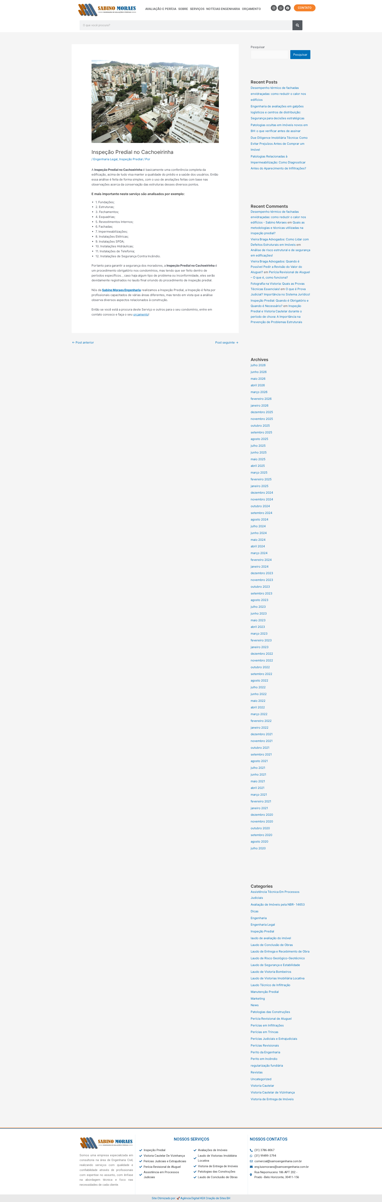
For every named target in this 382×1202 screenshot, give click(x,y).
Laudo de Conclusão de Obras (272, 945)
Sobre (183, 9)
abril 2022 (258, 707)
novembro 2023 (262, 580)
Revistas (257, 1072)
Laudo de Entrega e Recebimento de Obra (280, 951)
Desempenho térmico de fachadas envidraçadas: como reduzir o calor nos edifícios (278, 94)
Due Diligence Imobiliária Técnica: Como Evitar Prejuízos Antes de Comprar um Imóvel (279, 143)
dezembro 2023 (262, 573)
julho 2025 (258, 446)
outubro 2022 (260, 667)
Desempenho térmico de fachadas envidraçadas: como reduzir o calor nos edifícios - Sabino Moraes (278, 217)
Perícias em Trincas (264, 1032)
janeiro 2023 (260, 647)
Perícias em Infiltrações (267, 1025)
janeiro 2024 (260, 566)
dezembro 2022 (262, 653)
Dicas (254, 911)
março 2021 (259, 794)
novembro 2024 (262, 499)
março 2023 (259, 633)
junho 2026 (259, 372)
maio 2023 (258, 620)
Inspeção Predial (131, 159)
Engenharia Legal (105, 159)
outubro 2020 (260, 828)
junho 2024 (259, 533)
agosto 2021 (259, 761)
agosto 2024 (259, 519)
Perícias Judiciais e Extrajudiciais (274, 1039)
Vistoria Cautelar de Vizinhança (273, 1092)
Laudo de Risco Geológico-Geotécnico (278, 958)
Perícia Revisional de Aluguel (271, 1018)
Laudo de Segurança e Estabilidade (275, 965)
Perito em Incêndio (264, 1059)
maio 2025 (258, 459)
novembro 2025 (262, 419)
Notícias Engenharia (223, 9)
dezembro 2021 (262, 734)
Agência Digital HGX (192, 1198)
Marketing (258, 998)
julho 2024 (258, 526)
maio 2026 (258, 379)
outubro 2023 (260, 586)
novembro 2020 (262, 821)
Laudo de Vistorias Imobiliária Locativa (277, 978)
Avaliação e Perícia (160, 9)
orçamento (140, 314)
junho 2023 (259, 613)
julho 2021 (258, 768)
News (255, 1005)
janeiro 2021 (259, 808)
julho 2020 (258, 848)
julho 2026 (258, 365)
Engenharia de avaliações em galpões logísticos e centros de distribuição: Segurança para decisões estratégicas (277, 112)
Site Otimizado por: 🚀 (166, 1198)
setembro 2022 (261, 674)
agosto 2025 (259, 439)
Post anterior (83, 342)
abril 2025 (258, 466)
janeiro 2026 (259, 405)
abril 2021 (257, 788)
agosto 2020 (259, 841)
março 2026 (259, 392)
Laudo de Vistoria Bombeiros (271, 972)
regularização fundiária (267, 1065)
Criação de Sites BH (218, 1198)
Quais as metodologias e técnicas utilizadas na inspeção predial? (278, 227)
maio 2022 (258, 701)
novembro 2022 (262, 660)
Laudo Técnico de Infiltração (270, 985)
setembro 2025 (261, 432)
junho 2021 (258, 774)
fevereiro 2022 (261, 721)
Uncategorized (261, 1079)
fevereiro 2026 (261, 399)
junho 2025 (259, 452)
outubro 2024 (260, 506)
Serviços (197, 9)
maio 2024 (258, 540)
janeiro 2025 (259, 486)
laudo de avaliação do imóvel (271, 938)
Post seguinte (226, 342)
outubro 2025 (260, 425)
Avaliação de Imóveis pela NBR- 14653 (278, 904)
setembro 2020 (261, 835)
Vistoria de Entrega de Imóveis (272, 1099)
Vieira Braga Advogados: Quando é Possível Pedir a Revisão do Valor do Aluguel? (276, 266)
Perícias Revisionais (265, 1045)
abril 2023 (258, 627)
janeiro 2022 (259, 727)
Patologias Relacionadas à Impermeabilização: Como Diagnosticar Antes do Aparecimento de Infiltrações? (278, 162)
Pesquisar (258, 47)
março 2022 (259, 714)
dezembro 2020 (262, 815)
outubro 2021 (260, 748)
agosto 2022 (259, 680)
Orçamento (251, 9)
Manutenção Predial (265, 992)
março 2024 (259, 553)
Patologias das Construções (270, 1012)
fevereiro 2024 (261, 560)
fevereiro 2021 (261, 801)
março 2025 (259, 472)
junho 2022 (259, 694)
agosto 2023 (259, 600)
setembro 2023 (261, 593)
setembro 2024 (261, 513)
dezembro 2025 (262, 412)
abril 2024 (258, 546)
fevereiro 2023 (261, 640)
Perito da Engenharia (265, 1052)
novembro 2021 (262, 741)
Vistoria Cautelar (262, 1085)
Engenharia (259, 918)
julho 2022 (258, 687)
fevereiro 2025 (261, 479)
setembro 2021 (261, 754)
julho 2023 (258, 607)
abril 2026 (258, 385)
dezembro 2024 (262, 492)
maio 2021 (258, 781)
